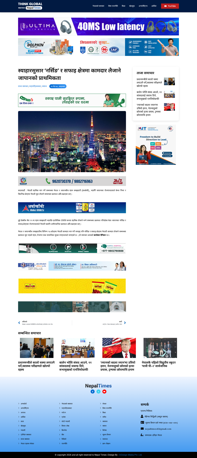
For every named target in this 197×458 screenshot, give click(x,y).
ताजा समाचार (23, 86)
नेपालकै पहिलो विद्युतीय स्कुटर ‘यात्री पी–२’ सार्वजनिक (159, 364)
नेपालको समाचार (98, 6)
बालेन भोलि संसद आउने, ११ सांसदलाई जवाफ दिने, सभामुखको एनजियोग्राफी (149, 95)
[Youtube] (104, 392)
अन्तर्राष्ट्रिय (143, 6)
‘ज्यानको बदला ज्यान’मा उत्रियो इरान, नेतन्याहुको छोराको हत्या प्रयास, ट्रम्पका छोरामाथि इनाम (149, 110)
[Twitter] (98, 392)
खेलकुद (132, 6)
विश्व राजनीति (113, 6)
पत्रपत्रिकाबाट (35, 86)
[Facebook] (93, 392)
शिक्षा (123, 6)
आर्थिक (153, 6)
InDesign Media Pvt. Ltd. (130, 455)
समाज (44, 86)
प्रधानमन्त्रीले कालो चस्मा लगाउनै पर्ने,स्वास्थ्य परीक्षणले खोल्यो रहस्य (149, 82)
